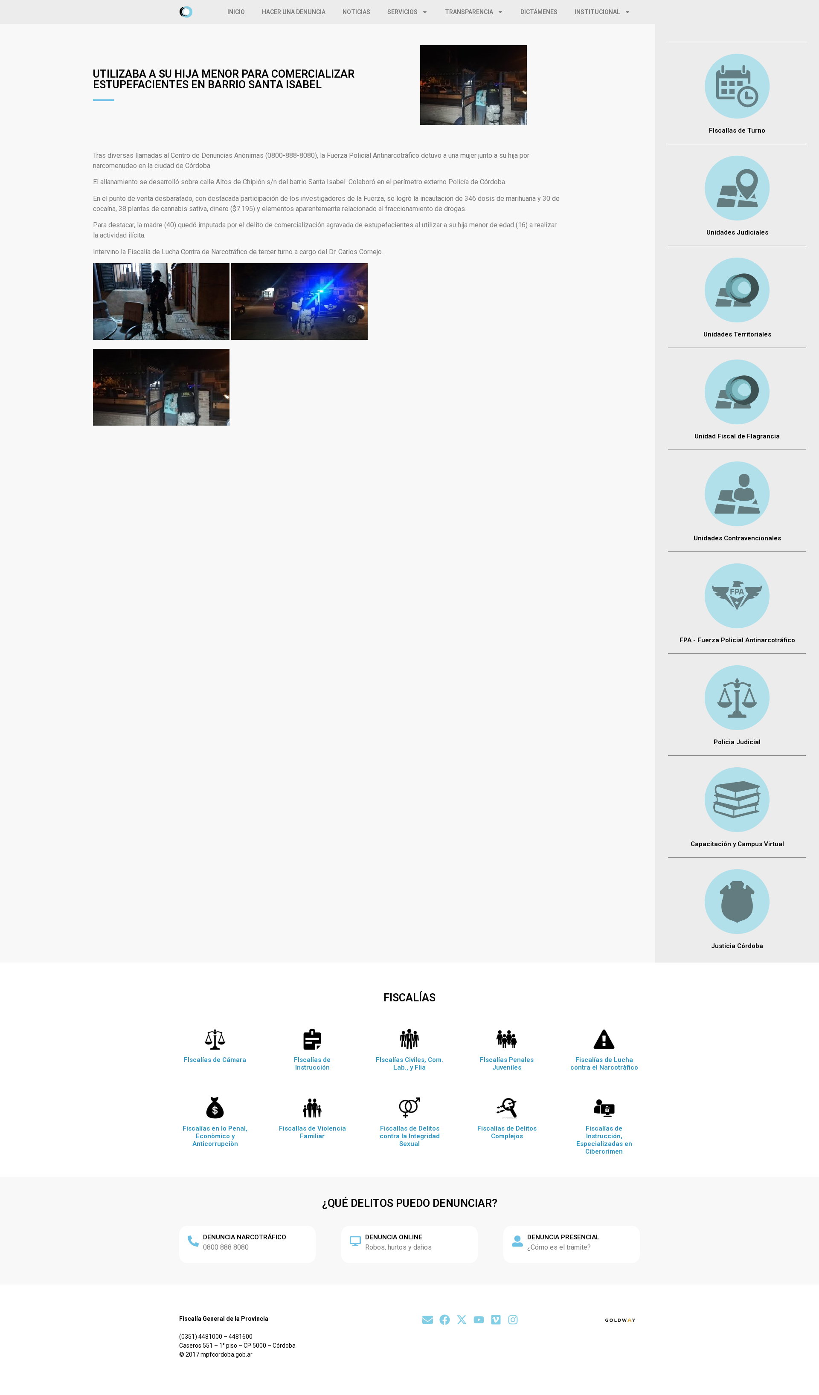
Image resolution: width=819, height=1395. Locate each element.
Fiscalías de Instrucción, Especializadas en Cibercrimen (604, 1140)
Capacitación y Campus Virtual (737, 844)
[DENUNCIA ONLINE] (355, 1241)
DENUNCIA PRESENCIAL (563, 1237)
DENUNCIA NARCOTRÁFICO (244, 1237)
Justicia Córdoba (737, 946)
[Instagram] (513, 1319)
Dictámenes (539, 12)
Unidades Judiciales (737, 232)
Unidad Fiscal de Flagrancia (737, 436)
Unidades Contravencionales (737, 538)
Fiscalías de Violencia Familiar (312, 1132)
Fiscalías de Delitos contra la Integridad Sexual (410, 1136)
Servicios (402, 12)
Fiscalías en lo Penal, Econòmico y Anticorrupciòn (215, 1136)
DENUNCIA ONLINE (393, 1237)
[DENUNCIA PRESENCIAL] (517, 1241)
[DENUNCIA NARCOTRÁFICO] (193, 1241)
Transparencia (469, 12)
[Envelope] (427, 1319)
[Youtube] (478, 1319)
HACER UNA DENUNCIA (293, 12)
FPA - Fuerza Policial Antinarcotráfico (737, 640)
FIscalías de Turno (737, 130)
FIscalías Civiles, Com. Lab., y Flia (409, 1063)
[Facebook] (444, 1319)
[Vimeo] (496, 1319)
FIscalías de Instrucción (312, 1063)
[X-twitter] (461, 1319)
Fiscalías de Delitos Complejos (507, 1132)
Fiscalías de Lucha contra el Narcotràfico (604, 1063)
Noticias (356, 12)
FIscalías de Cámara (215, 1060)
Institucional (597, 12)
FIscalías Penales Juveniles (507, 1063)
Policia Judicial (737, 742)
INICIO (236, 12)
